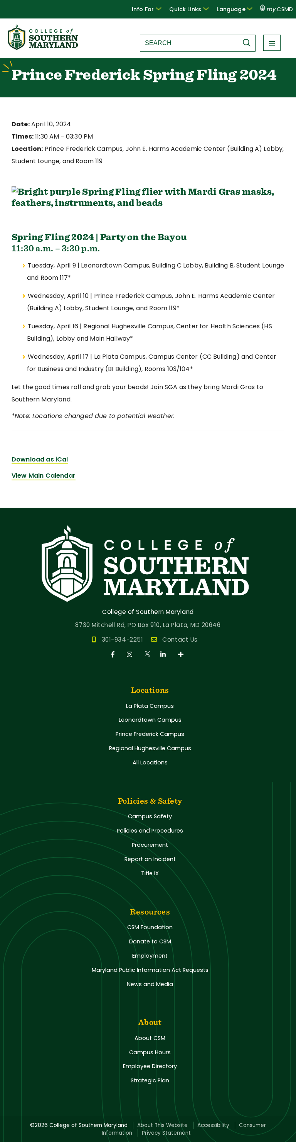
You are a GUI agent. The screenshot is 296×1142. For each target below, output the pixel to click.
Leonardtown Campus (150, 720)
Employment (150, 956)
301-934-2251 (122, 639)
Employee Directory (150, 1066)
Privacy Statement (166, 1133)
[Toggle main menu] (272, 43)
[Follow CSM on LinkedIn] (164, 654)
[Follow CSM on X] (148, 654)
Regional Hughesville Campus (150, 748)
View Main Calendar (44, 475)
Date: (21, 124)
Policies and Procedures (150, 830)
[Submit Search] (248, 42)
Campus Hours (150, 1052)
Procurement (150, 845)
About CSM (150, 1038)
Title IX (150, 873)
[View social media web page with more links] (181, 654)
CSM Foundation (150, 927)
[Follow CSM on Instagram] (131, 654)
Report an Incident (150, 859)
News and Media (150, 984)
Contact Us (179, 639)
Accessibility (213, 1125)
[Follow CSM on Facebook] (114, 654)
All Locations (150, 762)
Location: (27, 148)
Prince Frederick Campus (150, 734)
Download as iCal (40, 459)
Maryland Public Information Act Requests (150, 970)
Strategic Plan (150, 1080)
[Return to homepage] (43, 47)
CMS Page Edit (22, 501)
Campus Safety (150, 816)
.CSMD (280, 9)
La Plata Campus (150, 706)
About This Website (162, 1125)
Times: (23, 136)
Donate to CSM (150, 941)
